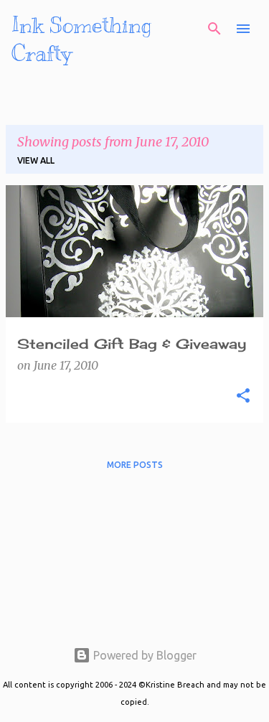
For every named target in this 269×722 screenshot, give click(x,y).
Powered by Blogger (143, 655)
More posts (135, 464)
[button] (243, 396)
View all (36, 160)
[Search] (214, 28)
